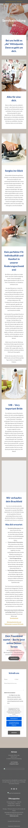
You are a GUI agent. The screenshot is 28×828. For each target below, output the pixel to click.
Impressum (10, 826)
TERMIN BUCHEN (14, 816)
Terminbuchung (14, 618)
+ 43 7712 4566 (14, 762)
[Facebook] (11, 789)
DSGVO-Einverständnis (10, 692)
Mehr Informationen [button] (14, 715)
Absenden (14, 732)
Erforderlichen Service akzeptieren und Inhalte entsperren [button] (14, 724)
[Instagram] (14, 789)
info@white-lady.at (14, 763)
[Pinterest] (16, 789)
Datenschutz (17, 826)
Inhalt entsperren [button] (14, 718)
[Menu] (25, 6)
